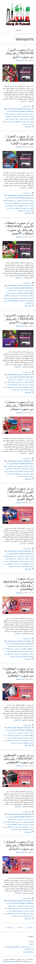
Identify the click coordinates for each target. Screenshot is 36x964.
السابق (30, 927)
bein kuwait (12, 109)
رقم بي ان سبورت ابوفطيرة (20, 738)
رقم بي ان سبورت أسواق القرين (18, 561)
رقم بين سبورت (13, 119)
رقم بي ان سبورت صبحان (25, 471)
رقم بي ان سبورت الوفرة (25, 205)
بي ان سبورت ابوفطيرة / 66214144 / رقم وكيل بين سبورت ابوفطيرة (18, 672)
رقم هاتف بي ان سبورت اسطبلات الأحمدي (20, 300)
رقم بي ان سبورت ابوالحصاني (19, 651)
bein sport (20, 109)
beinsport (22, 111)
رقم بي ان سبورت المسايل (20, 911)
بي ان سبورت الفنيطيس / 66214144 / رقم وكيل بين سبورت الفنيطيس (18, 758)
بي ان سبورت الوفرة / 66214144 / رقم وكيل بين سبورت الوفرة (19, 139)
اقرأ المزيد (23, 101)
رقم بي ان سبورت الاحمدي (20, 384)
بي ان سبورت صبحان (10, 466)
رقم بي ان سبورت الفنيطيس (19, 824)
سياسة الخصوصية (28, 952)
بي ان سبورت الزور (10, 114)
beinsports (29, 111)
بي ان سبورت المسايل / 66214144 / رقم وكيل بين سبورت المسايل (18, 845)
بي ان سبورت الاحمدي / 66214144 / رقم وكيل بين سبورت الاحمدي (18, 319)
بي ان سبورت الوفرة (10, 200)
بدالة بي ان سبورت (22, 114)
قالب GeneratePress (9, 961)
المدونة (31, 944)
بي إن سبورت (27, 106)
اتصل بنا (31, 941)
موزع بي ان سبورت (27, 124)
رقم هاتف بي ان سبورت (10, 298)
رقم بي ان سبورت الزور (26, 119)
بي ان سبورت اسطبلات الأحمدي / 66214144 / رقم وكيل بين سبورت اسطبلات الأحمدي (19, 228)
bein (5, 109)
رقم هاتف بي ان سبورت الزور (12, 121)
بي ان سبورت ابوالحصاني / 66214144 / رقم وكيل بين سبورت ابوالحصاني (18, 584)
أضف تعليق (28, 126)
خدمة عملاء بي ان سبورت (13, 116)
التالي (7, 927)
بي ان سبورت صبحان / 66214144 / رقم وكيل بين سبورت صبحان (19, 405)
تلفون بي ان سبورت (27, 116)
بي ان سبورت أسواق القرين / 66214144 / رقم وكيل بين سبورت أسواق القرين (20, 494)
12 (12, 927)
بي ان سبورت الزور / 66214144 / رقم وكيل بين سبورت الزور (19, 53)
